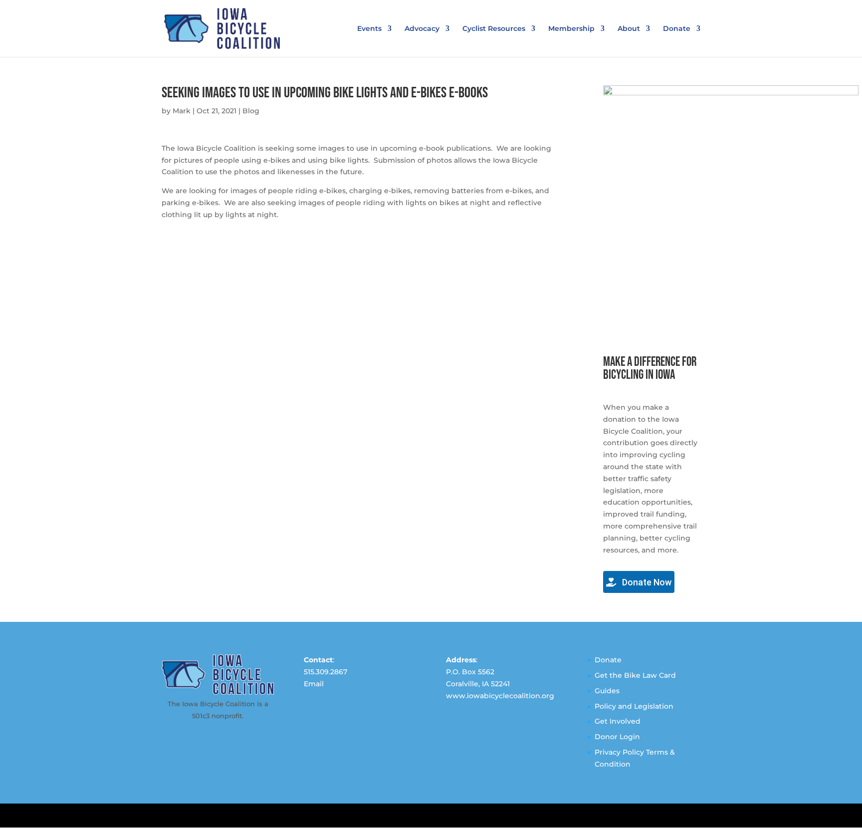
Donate (676, 29)
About (629, 29)
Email (314, 683)
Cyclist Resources (493, 29)
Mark (182, 110)
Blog (250, 110)
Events (369, 29)
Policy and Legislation (634, 706)
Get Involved (618, 721)
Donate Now (645, 582)
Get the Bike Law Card (635, 675)
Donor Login (617, 736)
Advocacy (422, 29)
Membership (571, 29)
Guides (607, 690)
